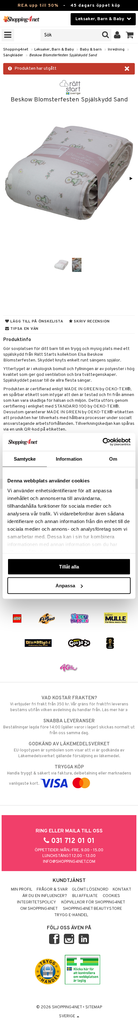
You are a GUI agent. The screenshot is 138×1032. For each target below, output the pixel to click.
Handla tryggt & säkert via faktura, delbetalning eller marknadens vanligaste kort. (69, 775)
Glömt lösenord (90, 889)
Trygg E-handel (71, 915)
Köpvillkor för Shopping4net (93, 902)
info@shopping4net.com (69, 861)
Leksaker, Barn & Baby (54, 49)
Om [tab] (113, 458)
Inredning (116, 49)
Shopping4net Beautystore (92, 908)
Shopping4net (15, 49)
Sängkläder (13, 55)
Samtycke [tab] (25, 458)
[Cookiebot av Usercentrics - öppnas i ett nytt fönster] (102, 442)
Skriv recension (91, 321)
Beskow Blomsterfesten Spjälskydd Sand (63, 55)
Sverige (67, 1016)
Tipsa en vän (24, 328)
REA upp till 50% (38, 5)
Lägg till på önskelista (36, 321)
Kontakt (122, 889)
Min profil (21, 889)
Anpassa (65, 585)
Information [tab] (69, 458)
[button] (129, 35)
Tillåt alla (69, 566)
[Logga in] (117, 35)
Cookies (111, 896)
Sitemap (93, 1007)
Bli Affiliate (85, 896)
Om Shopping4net (39, 908)
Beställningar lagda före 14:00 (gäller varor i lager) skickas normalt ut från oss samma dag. (69, 727)
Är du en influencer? (44, 896)
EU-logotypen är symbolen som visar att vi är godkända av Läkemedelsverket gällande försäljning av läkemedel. (69, 750)
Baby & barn (91, 49)
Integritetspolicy (36, 902)
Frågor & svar (52, 889)
